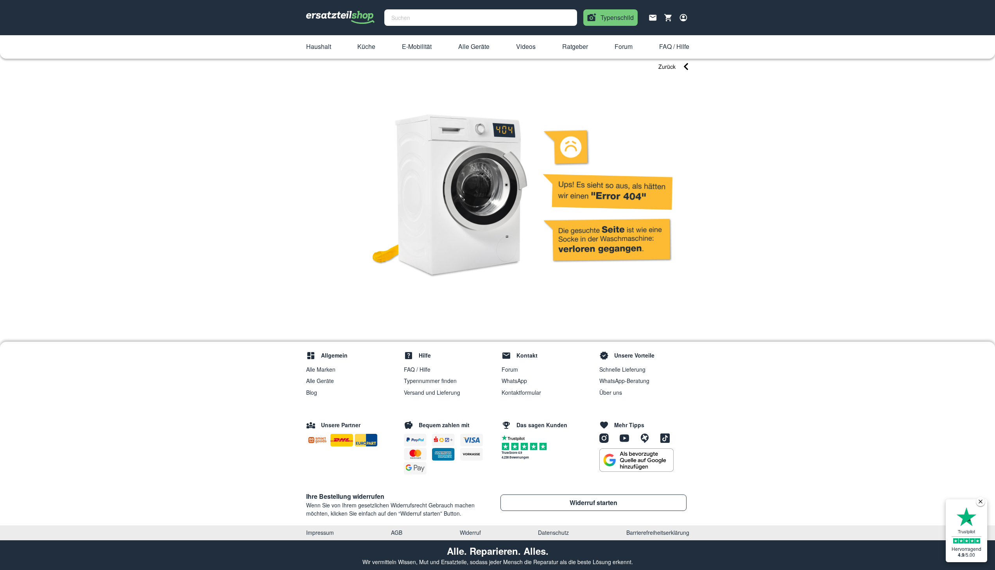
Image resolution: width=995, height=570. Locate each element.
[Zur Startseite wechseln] (340, 17)
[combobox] (480, 17)
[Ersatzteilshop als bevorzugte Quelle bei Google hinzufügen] (636, 460)
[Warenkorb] (668, 17)
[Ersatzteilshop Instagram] (606, 438)
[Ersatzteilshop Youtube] (627, 438)
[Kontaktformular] (653, 17)
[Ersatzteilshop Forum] (647, 438)
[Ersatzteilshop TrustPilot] (515, 437)
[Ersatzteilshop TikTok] (667, 438)
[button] (318, 47)
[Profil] (683, 17)
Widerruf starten (593, 502)
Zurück (667, 66)
